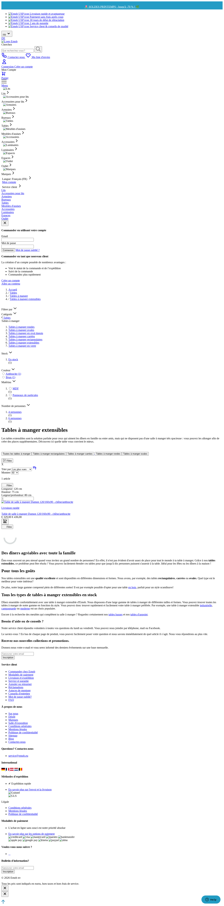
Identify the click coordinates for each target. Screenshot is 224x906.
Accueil (12, 289)
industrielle (206, 605)
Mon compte (9, 182)
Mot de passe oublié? (20, 696)
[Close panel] (4, 223)
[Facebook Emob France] (8, 853)
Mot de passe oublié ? (28, 250)
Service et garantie (18, 681)
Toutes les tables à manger (16, 453)
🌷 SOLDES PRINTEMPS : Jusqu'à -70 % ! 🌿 (112, 6)
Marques (13, 719)
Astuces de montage (19, 690)
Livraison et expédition (21, 677)
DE (3, 38)
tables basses (115, 614)
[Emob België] (20, 769)
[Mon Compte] (4, 63)
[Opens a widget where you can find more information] (210, 899)
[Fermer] (4, 888)
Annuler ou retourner (20, 684)
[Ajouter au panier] (5, 522)
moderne (25, 608)
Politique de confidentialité (23, 732)
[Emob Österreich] (12, 769)
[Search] (38, 49)
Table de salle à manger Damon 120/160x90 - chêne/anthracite (35, 513)
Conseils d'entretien (19, 693)
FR (4, 35)
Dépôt (11, 716)
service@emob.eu (18, 755)
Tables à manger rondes (108, 453)
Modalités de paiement (20, 674)
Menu (4, 85)
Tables (13, 292)
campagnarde (8, 608)
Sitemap (12, 735)
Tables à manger (19, 295)
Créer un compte (23, 66)
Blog (11, 738)
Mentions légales (17, 729)
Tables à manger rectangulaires (49, 453)
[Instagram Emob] (9, 853)
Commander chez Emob (21, 671)
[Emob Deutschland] (3, 769)
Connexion (7, 66)
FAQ (11, 699)
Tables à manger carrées (80, 453)
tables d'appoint (139, 614)
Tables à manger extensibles (25, 299)
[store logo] (9, 41)
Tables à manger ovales (135, 453)
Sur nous (13, 713)
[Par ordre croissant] (35, 469)
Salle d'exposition (18, 723)
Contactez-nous (17, 741)
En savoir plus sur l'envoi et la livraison (30, 789)
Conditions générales (19, 726)
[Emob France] (8, 769)
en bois (132, 587)
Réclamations (15, 687)
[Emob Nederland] (16, 769)
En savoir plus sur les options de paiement (31, 833)
